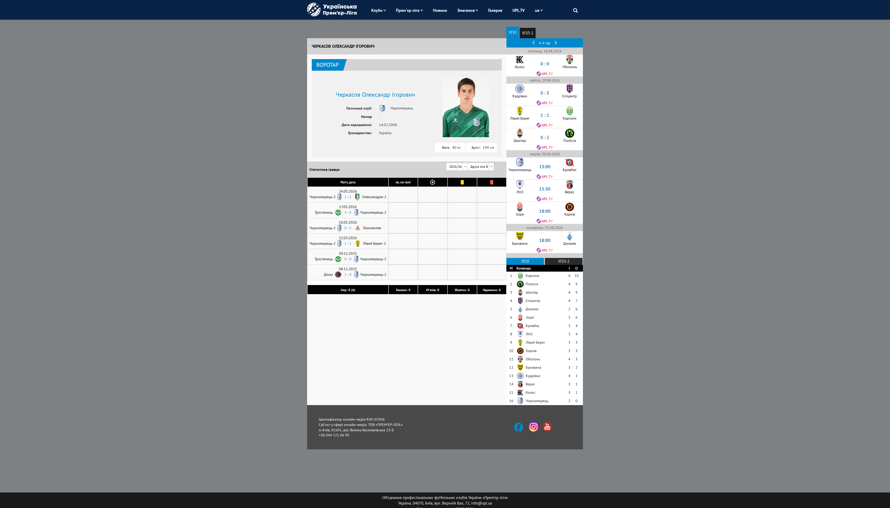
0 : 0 (347, 259)
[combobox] (456, 167)
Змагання (466, 10)
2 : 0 (347, 274)
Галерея (495, 10)
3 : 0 (347, 212)
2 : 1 (347, 196)
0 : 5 (347, 227)
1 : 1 (347, 243)
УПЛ (512, 32)
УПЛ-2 (527, 33)
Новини (440, 10)
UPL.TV (518, 10)
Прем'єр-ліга (408, 10)
